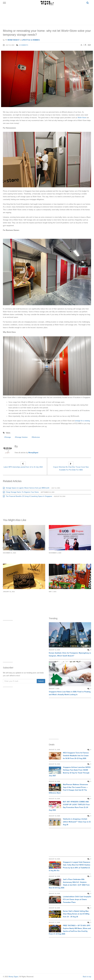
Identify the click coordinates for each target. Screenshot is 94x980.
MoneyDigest (13, 40)
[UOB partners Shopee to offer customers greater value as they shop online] (70, 537)
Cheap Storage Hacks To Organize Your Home (22, 492)
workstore (36, 437)
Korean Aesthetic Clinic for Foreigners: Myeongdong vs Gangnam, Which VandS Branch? (70, 654)
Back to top (87, 977)
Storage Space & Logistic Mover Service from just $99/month (27, 488)
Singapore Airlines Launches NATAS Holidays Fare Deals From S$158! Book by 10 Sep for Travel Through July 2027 (70, 771)
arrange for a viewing (82, 421)
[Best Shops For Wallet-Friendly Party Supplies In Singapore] (70, 576)
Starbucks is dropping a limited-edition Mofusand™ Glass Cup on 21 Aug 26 (77, 822)
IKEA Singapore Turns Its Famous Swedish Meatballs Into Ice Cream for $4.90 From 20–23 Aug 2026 (76, 755)
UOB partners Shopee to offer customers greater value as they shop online (68, 557)
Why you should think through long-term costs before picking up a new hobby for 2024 (24, 557)
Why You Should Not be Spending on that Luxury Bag (22, 595)
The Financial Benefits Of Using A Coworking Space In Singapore (28, 496)
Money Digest (13, 977)
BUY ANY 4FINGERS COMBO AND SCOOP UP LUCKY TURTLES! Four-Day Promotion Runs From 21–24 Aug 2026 (69, 806)
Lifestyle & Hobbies (31, 40)
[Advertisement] (47, 14)
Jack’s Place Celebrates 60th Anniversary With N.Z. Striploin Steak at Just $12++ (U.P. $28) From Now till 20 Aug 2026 (69, 883)
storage (8, 437)
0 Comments (23, 45)
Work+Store (82, 118)
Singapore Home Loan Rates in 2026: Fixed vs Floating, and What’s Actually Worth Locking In (70, 693)
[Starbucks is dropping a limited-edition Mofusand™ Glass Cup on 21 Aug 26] (55, 822)
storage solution (22, 437)
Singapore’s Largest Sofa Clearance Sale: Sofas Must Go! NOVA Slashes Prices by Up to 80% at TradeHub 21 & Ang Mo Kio (69, 866)
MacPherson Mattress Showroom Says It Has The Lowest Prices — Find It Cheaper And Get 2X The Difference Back (68, 789)
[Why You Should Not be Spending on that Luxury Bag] (24, 576)
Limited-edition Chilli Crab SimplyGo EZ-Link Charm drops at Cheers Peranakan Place (77, 899)
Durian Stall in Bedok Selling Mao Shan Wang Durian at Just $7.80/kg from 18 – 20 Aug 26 (76, 914)
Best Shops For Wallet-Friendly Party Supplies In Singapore (66, 595)
